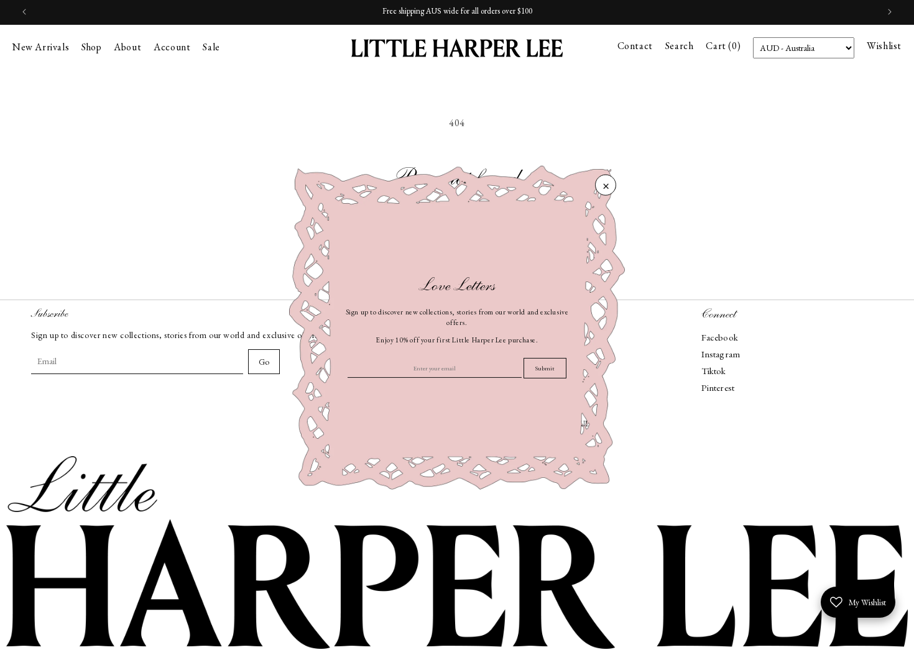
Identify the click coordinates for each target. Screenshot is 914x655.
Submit (545, 368)
